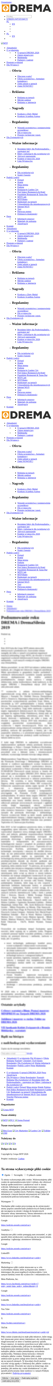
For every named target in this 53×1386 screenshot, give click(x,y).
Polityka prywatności (22, 1373)
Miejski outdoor (24, 100)
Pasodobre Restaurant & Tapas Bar (32, 194)
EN (13, 24)
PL (8, 21)
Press (9, 216)
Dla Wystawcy (13, 65)
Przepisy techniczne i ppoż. (29, 135)
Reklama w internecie (26, 102)
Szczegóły (18, 1175)
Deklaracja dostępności (27, 214)
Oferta (46, 1058)
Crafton (21, 1159)
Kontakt (10, 226)
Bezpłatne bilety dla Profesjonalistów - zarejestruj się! (28, 1081)
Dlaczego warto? (24, 76)
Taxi (19, 209)
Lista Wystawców (25, 161)
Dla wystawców (24, 132)
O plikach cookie (34, 1175)
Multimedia (22, 57)
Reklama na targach (25, 97)
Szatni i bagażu (23, 175)
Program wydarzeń (15, 62)
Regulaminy (12, 1063)
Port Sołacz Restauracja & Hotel (31, 192)
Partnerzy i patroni (25, 60)
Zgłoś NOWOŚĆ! (25, 86)
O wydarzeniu (13, 50)
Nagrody (18, 1061)
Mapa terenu (22, 185)
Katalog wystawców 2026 (28, 159)
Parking (20, 187)
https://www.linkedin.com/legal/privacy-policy (21, 1258)
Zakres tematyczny (25, 55)
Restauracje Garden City (27, 189)
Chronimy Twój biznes (33, 1061)
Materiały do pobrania (26, 221)
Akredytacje (22, 224)
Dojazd (20, 180)
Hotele (20, 182)
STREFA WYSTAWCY (17, 19)
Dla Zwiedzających (15, 137)
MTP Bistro (22, 199)
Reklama (10, 1061)
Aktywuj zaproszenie (26, 156)
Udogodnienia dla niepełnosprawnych (33, 204)
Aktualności (12, 48)
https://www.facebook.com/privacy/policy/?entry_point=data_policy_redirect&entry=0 (19, 1285)
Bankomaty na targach (27, 202)
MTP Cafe (21, 197)
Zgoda (7, 1175)
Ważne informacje (42, 1063)
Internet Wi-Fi (23, 206)
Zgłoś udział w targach (27, 83)
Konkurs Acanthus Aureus (28, 116)
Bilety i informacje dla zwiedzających (33, 154)
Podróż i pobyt (13, 177)
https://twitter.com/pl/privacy (13, 1323)
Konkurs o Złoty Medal (27, 114)
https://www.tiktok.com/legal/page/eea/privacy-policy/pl (25, 1332)
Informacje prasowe (25, 219)
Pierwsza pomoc (24, 211)
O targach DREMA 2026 (28, 53)
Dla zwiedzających (25, 172)
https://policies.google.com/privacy (16, 1225)
